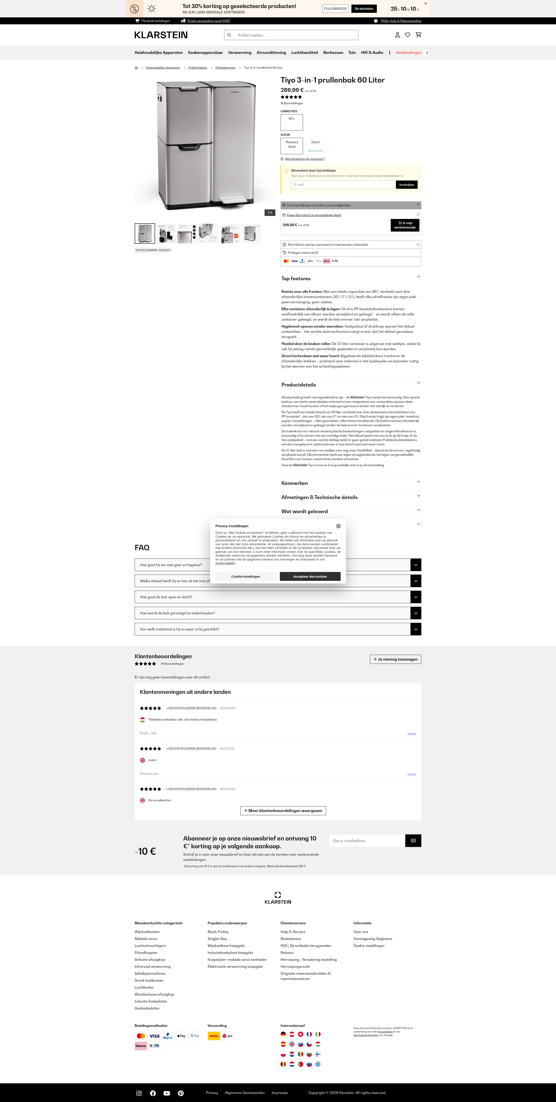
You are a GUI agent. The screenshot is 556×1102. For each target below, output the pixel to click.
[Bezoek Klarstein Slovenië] (309, 1064)
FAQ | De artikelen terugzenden (306, 945)
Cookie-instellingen (369, 945)
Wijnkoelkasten (147, 932)
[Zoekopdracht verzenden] (229, 35)
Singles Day (217, 938)
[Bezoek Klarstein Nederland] (292, 1064)
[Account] (397, 35)
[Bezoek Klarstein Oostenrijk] (292, 1034)
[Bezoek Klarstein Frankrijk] (309, 1034)
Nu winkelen (364, 8)
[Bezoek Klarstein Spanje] (283, 1044)
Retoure (287, 952)
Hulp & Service (293, 932)
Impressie (280, 1092)
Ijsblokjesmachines (150, 973)
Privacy (212, 1092)
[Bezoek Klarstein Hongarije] (318, 1044)
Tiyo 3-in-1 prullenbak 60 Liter (263, 67)
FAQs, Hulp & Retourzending (401, 21)
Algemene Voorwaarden (245, 1092)
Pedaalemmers (225, 67)
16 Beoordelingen (292, 103)
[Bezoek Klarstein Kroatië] (292, 1054)
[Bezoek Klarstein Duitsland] (283, 1034)
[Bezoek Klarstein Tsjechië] (309, 1044)
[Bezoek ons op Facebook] (153, 1093)
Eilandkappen (146, 952)
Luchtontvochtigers (150, 945)
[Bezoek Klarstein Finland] (318, 1054)
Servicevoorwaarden (366, 1035)
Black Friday (218, 932)
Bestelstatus (291, 938)
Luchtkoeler (144, 987)
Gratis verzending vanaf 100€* (209, 21)
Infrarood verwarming (153, 966)
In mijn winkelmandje (405, 225)
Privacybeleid (385, 1031)
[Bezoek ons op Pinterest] (180, 1093)
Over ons (361, 932)
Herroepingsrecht (295, 966)
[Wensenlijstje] (407, 35)
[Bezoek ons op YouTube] (166, 1093)
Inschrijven (406, 184)
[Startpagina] (140, 67)
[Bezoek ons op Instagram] (139, 1093)
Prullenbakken (198, 67)
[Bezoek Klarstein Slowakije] (300, 1044)
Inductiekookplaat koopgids (230, 952)
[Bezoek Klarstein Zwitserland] (300, 1034)
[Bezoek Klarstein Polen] (283, 1054)
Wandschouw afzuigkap (154, 994)
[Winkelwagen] (418, 35)
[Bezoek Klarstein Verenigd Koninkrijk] (292, 1044)
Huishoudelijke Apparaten (163, 67)
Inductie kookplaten (151, 1001)
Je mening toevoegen (397, 659)
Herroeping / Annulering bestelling (309, 959)
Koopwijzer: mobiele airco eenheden (237, 959)
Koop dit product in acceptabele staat (314, 215)
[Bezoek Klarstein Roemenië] (300, 1054)
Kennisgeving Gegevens (373, 938)
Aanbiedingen (409, 52)
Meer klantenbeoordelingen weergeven (285, 810)
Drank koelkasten (149, 980)
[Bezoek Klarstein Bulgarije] (309, 1054)
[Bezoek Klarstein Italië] (318, 1034)
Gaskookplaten (147, 1008)
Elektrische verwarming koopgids (235, 966)
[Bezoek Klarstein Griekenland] (318, 1064)
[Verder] (427, 53)
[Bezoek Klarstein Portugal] (300, 1064)
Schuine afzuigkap (150, 959)
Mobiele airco (146, 938)
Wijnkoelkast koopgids (226, 945)
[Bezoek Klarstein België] (283, 1064)
